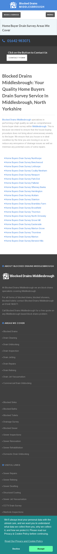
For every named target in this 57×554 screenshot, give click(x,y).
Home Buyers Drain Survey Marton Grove (25, 228)
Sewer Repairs (10, 473)
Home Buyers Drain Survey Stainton (22, 199)
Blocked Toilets (10, 415)
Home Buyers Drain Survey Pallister (22, 183)
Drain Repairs (9, 363)
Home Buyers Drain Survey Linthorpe (22, 166)
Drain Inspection (11, 351)
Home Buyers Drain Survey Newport (22, 174)
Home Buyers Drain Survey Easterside (23, 224)
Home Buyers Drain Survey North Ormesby (25, 216)
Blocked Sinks (10, 402)
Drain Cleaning (10, 338)
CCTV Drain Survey (12, 505)
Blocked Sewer (10, 428)
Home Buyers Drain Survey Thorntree (23, 232)
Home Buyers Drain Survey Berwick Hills (24, 241)
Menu (50, 15)
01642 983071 (18, 41)
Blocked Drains (10, 331)
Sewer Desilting (10, 486)
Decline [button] (16, 549)
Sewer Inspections (12, 434)
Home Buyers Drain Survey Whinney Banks (25, 187)
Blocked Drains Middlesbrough (32, 276)
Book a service (11, 15)
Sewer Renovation (12, 441)
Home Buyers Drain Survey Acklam (22, 195)
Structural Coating (12, 492)
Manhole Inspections (13, 512)
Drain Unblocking (11, 344)
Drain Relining (9, 370)
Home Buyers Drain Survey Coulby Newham (26, 170)
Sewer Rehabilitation (13, 447)
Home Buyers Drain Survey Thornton (22, 212)
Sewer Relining (10, 479)
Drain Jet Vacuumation (14, 376)
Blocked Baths (10, 409)
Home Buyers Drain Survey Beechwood (24, 162)
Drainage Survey (11, 421)
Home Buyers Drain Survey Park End (22, 179)
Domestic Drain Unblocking (16, 454)
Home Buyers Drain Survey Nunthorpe (23, 158)
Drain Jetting (9, 357)
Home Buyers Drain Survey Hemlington (23, 191)
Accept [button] (40, 549)
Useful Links (12, 465)
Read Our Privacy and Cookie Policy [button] (24, 541)
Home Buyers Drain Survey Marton (21, 236)
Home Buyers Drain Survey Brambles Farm (25, 203)
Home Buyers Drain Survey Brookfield (23, 207)
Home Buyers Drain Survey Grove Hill (22, 220)
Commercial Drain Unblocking (17, 383)
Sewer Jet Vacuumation (14, 499)
